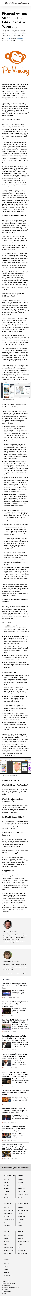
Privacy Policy (5, 1289)
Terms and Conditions (6, 1291)
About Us (4, 1293)
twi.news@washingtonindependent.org (10, 1287)
